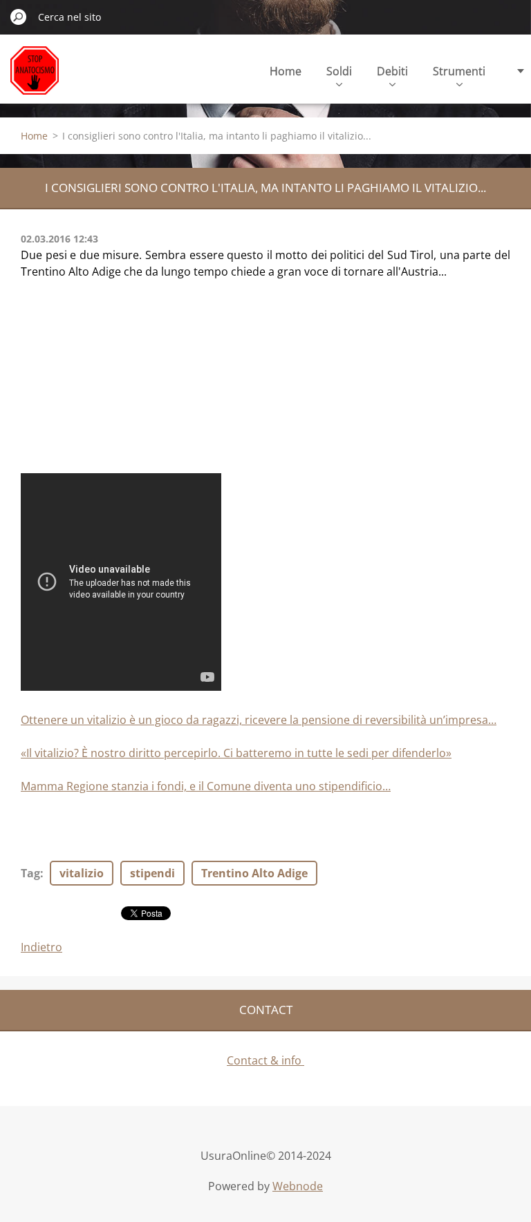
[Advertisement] (124, 382)
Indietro (41, 947)
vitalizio (81, 873)
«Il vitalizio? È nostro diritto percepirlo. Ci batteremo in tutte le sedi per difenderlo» (236, 753)
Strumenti (459, 71)
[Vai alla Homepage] (34, 78)
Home (285, 71)
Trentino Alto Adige (254, 873)
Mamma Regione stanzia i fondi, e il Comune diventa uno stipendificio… (206, 786)
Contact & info (265, 1060)
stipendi (152, 873)
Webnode (297, 1186)
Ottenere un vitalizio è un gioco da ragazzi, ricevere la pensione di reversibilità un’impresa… (258, 719)
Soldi (339, 71)
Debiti (392, 71)
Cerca (18, 16)
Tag (30, 873)
